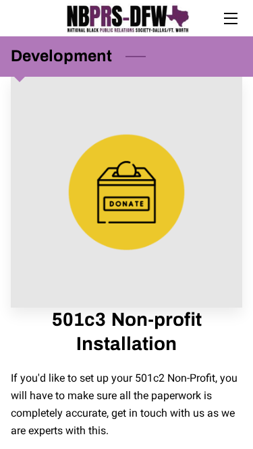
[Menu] (230, 18)
